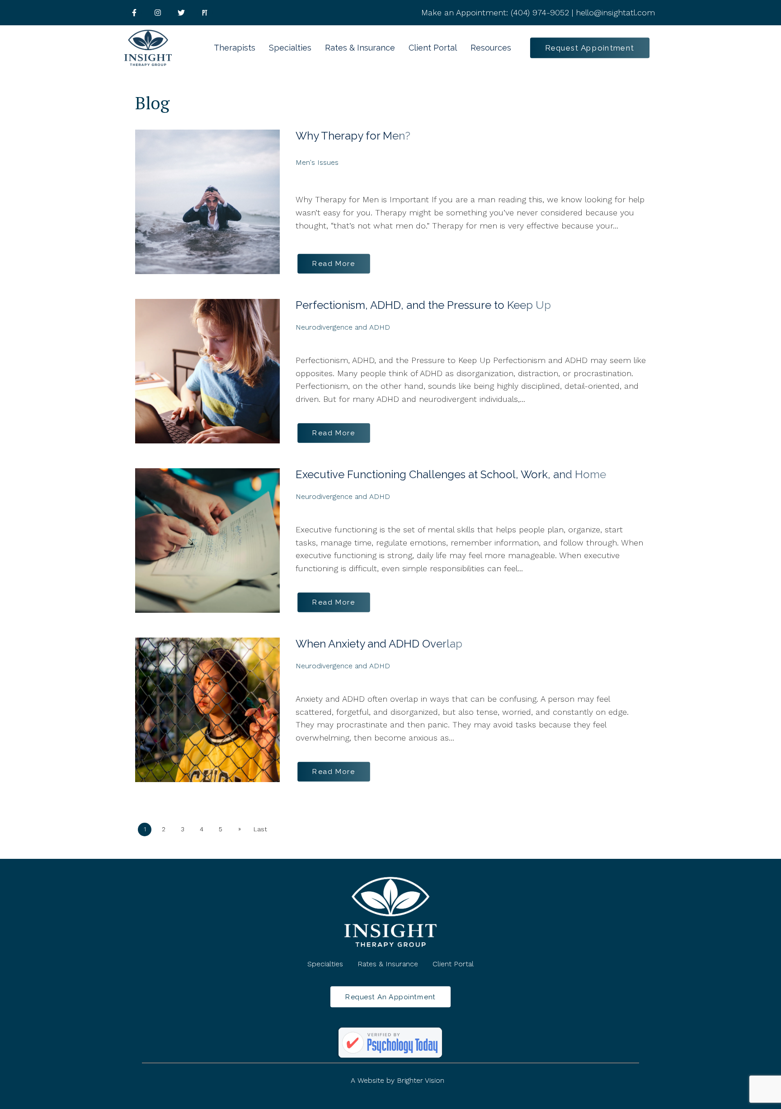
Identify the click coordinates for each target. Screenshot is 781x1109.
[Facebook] (134, 13)
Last (260, 829)
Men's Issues (317, 162)
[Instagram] (158, 13)
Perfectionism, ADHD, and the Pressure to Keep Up (423, 305)
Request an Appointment (390, 997)
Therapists (234, 47)
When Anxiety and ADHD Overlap (379, 643)
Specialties (290, 47)
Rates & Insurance (360, 47)
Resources (490, 47)
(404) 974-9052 (540, 12)
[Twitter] (181, 13)
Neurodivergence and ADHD (343, 327)
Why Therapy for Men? (353, 135)
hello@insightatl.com (615, 12)
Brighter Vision (420, 1080)
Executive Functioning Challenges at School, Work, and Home (451, 474)
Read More (333, 263)
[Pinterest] (205, 13)
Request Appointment (590, 47)
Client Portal (433, 47)
